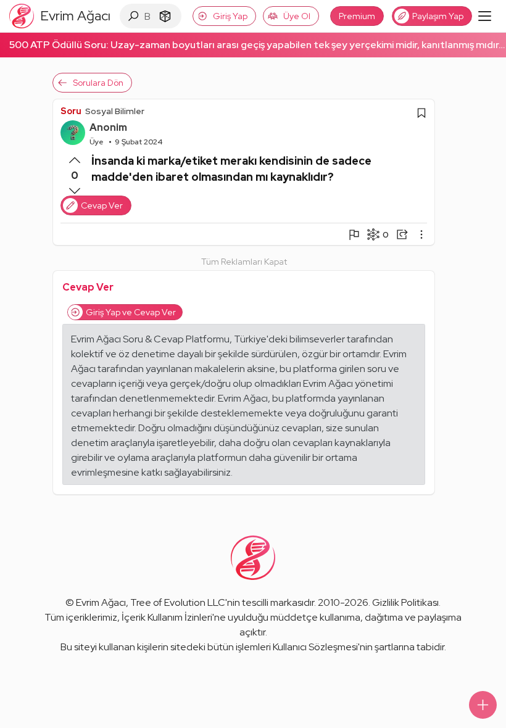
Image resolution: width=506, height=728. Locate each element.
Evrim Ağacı (101, 602)
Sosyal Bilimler (114, 111)
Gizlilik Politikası (405, 602)
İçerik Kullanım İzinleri (167, 617)
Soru (70, 111)
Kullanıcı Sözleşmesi (315, 646)
